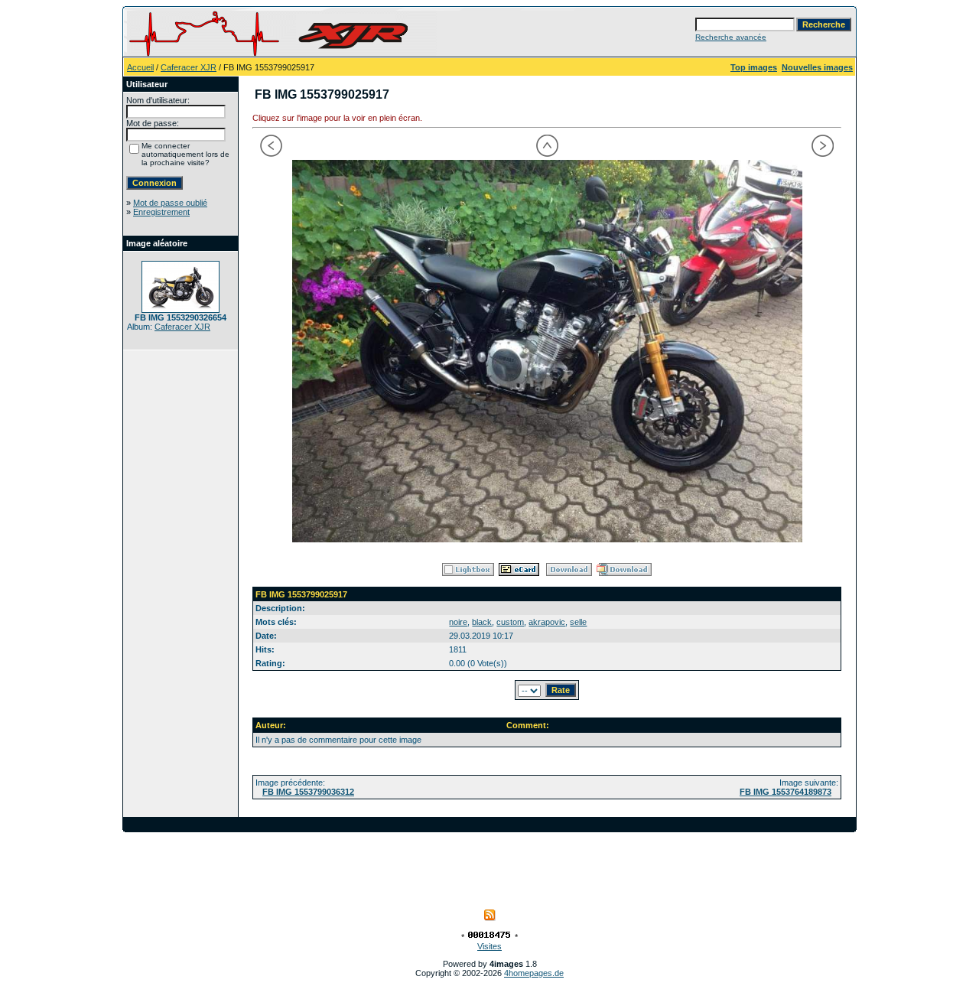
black (482, 621)
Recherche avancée (730, 37)
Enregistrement (161, 211)
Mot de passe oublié (170, 202)
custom (510, 621)
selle (578, 621)
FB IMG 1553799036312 (308, 791)
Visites (489, 946)
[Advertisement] (489, 866)
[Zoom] (547, 351)
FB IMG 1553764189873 (785, 791)
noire (458, 621)
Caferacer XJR (188, 67)
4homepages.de (534, 973)
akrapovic (547, 621)
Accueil (140, 67)
